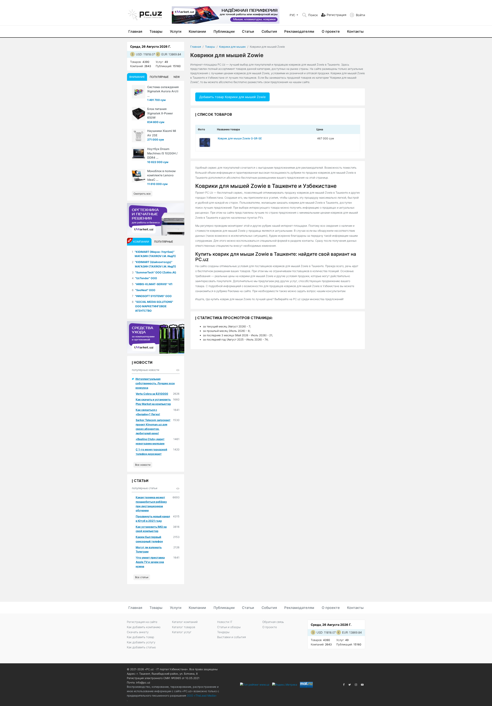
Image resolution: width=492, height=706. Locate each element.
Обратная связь (273, 622)
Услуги (175, 31)
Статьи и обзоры (229, 627)
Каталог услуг (181, 632)
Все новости (142, 464)
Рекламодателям (299, 31)
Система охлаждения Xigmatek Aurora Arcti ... (163, 91)
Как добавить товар (140, 637)
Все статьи (141, 577)
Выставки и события (231, 637)
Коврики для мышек (232, 46)
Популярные (159, 76)
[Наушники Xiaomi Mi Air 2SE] (138, 135)
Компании (197, 31)
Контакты (355, 31)
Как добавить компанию (143, 627)
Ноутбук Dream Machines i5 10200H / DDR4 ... (162, 153)
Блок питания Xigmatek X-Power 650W (160, 113)
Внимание (137, 76)
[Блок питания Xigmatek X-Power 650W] (138, 113)
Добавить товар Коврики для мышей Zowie (232, 97)
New (177, 76)
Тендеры (223, 632)
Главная (135, 31)
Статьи (248, 31)
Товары (156, 31)
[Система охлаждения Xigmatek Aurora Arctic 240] (138, 91)
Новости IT (224, 622)
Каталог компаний (185, 622)
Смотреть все (142, 193)
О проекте (331, 31)
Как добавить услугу (141, 642)
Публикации (224, 31)
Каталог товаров (183, 627)
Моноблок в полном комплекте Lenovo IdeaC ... (161, 175)
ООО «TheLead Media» (201, 695)
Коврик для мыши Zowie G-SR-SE (240, 138)
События (269, 31)
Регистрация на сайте (142, 622)
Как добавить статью (141, 647)
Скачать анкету (138, 632)
